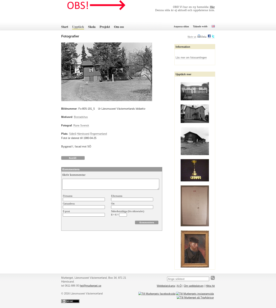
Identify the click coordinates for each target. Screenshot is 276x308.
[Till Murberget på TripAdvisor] (195, 297)
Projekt (105, 26)
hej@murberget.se (90, 285)
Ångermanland (98, 133)
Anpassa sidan (181, 26)
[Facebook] (209, 36)
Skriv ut (192, 36)
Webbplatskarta (166, 285)
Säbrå (72, 133)
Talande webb (200, 26)
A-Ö (179, 285)
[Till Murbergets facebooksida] (156, 293)
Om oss (119, 26)
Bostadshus (81, 117)
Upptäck (78, 26)
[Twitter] (213, 36)
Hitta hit (210, 285)
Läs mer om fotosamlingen (191, 57)
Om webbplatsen (193, 285)
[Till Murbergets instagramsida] (195, 293)
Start (64, 26)
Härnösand (83, 133)
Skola (92, 26)
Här (212, 7)
